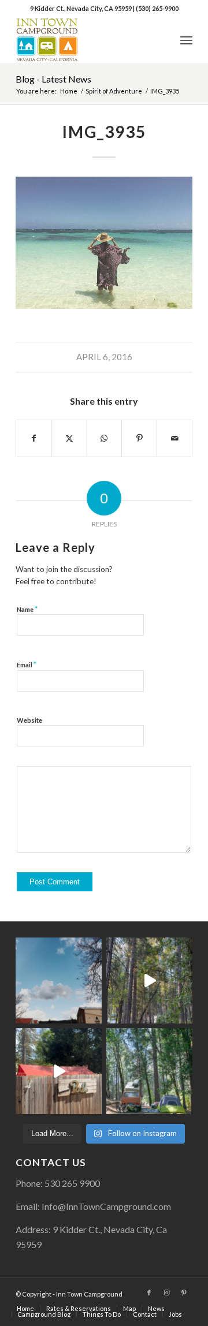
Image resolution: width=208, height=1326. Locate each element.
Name (27, 609)
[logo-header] (86, 40)
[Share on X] (69, 438)
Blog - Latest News (53, 78)
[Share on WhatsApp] (104, 438)
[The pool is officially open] (59, 1071)
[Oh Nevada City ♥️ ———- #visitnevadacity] (59, 980)
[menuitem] (186, 40)
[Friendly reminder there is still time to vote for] (149, 1071)
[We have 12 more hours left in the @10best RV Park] (149, 980)
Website (29, 720)
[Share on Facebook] (33, 438)
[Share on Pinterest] (139, 438)
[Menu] (186, 40)
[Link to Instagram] (166, 1292)
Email (26, 664)
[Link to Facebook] (149, 1292)
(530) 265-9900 (157, 8)
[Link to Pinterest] (183, 1292)
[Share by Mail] (174, 438)
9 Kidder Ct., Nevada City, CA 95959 (81, 8)
